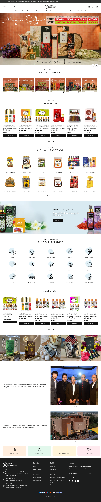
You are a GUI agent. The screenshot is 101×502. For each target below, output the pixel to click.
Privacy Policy (53, 474)
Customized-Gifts (54, 472)
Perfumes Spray (26, 11)
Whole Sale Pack (81, 11)
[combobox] (10, 6)
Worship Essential (70, 11)
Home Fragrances (37, 11)
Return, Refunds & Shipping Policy (57, 481)
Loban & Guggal (37, 480)
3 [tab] (52, 195)
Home (34, 466)
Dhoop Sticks (49, 11)
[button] (6, 130)
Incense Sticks (59, 11)
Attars (16, 11)
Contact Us (53, 469)
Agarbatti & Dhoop (37, 469)
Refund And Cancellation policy (58, 477)
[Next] (96, 65)
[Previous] (92, 65)
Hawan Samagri (37, 477)
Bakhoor (35, 472)
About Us (52, 466)
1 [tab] (47, 195)
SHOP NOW (58, 220)
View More (50, 141)
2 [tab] (49, 195)
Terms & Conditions (55, 485)
